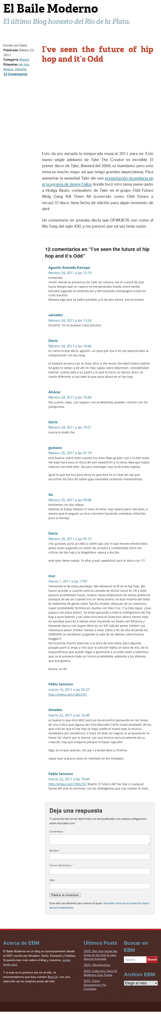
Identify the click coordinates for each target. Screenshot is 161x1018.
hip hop (24, 64)
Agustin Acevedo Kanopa (69, 267)
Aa (50, 494)
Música (24, 59)
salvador (55, 315)
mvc (51, 576)
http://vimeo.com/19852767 (67, 695)
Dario (53, 340)
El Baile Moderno (50, 8)
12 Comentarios (15, 74)
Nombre (54, 850)
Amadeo (55, 709)
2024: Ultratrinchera (97, 965)
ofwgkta (20, 69)
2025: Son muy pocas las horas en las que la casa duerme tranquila (100, 954)
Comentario (57, 831)
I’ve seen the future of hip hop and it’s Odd (97, 54)
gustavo (55, 447)
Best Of (53, 977)
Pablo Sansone (60, 684)
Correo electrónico (61, 865)
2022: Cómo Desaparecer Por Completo (95, 984)
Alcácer (54, 392)
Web (52, 880)
